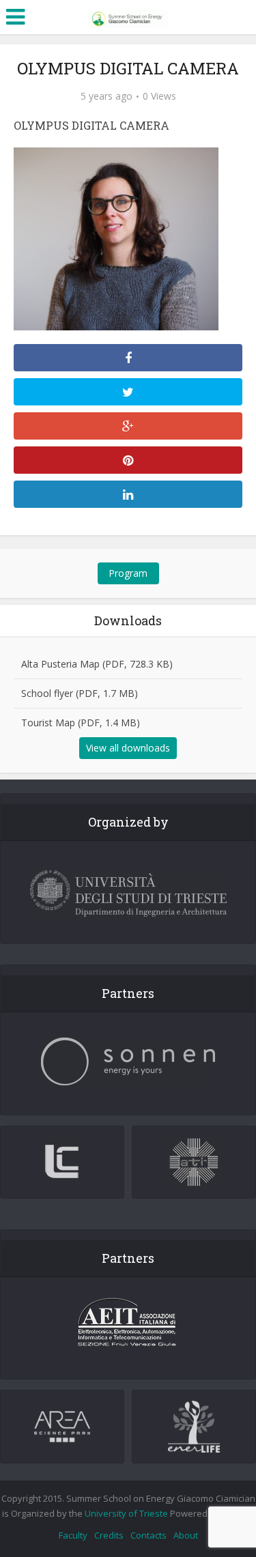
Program (128, 573)
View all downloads (128, 747)
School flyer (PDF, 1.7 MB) (79, 693)
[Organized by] (128, 894)
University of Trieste (126, 1513)
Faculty (73, 1535)
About (185, 1535)
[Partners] (128, 1061)
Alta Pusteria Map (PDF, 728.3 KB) (97, 663)
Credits (109, 1535)
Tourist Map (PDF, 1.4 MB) (80, 722)
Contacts (148, 1535)
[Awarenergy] (128, 15)
